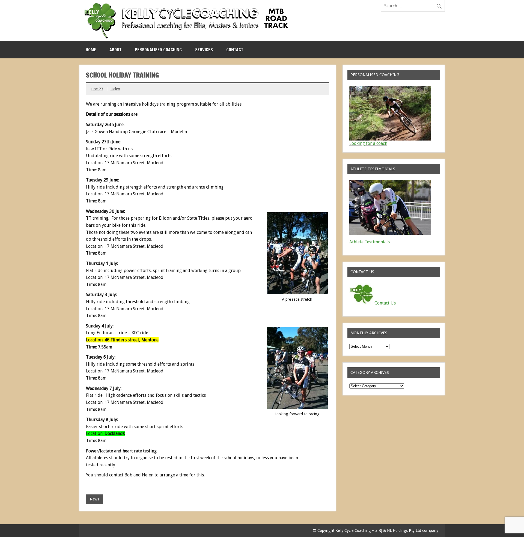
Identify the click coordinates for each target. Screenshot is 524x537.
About (115, 50)
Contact (234, 50)
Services (204, 50)
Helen (115, 89)
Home (91, 50)
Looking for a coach (368, 143)
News (94, 499)
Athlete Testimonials (369, 241)
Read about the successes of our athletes (389, 246)
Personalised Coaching (158, 50)
